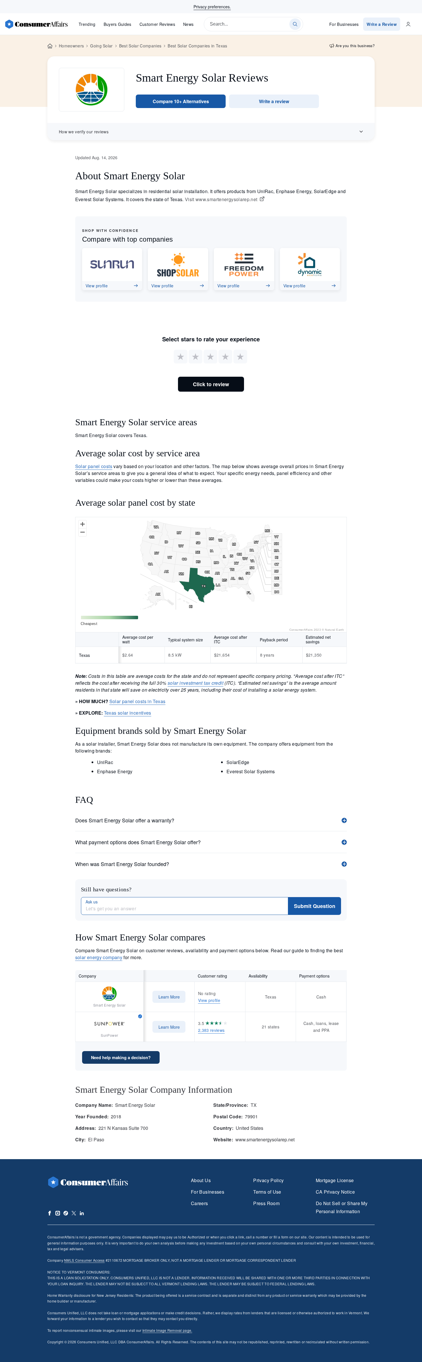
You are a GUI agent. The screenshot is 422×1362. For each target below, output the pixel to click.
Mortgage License (335, 1180)
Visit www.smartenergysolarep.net (221, 199)
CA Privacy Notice (335, 1191)
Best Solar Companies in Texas (197, 46)
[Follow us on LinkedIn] (82, 1213)
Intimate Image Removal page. (167, 1330)
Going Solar (101, 46)
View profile (209, 1000)
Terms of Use (267, 1191)
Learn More (169, 997)
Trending (87, 24)
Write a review (274, 101)
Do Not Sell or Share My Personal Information (341, 1207)
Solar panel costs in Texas (137, 701)
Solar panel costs (93, 466)
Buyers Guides (117, 24)
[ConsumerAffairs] (36, 24)
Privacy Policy (268, 1180)
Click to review (211, 384)
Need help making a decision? (121, 1057)
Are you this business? (355, 45)
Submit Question (314, 906)
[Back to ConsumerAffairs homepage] (50, 46)
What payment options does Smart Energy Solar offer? (138, 842)
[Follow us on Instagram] (57, 1213)
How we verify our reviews (84, 131)
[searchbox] (253, 24)
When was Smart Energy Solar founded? (122, 863)
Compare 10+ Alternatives (181, 101)
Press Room (266, 1203)
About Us (201, 1180)
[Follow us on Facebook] (49, 1213)
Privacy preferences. (212, 6)
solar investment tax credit (195, 683)
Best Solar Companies (140, 46)
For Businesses (344, 24)
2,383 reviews (211, 1030)
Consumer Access (84, 1260)
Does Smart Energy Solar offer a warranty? (124, 820)
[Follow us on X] (73, 1213)
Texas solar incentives (127, 712)
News (188, 24)
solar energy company (98, 957)
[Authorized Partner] (140, 1016)
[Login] (408, 24)
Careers (199, 1203)
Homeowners (71, 46)
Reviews (157, 24)
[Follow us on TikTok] (65, 1213)
